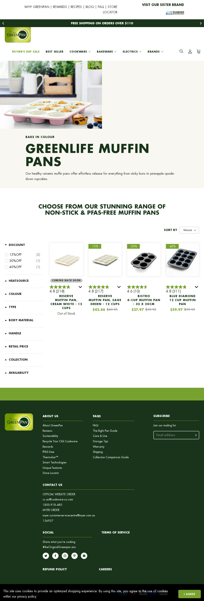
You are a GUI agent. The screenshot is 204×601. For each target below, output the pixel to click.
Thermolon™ (50, 457)
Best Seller (54, 51)
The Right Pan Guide (105, 430)
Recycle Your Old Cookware (60, 441)
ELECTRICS (130, 51)
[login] (190, 52)
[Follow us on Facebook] (55, 556)
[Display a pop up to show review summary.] (80, 287)
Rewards (48, 446)
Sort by (170, 230)
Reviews (47, 430)
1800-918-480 (52, 504)
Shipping (98, 451)
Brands (154, 51)
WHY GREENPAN (36, 7)
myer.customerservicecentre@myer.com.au (69, 515)
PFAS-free (48, 451)
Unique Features (52, 467)
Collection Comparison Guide (111, 457)
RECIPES (76, 7)
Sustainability (50, 436)
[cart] (198, 52)
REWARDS (60, 7)
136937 (48, 520)
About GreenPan (53, 425)
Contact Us (52, 484)
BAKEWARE (105, 51)
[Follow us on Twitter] (46, 556)
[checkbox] (24, 254)
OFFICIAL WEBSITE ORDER (59, 494)
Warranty (98, 446)
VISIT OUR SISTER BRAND (163, 5)
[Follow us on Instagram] (65, 556)
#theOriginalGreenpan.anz (59, 547)
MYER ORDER (51, 510)
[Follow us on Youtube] (84, 556)
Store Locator (51, 473)
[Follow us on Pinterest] (74, 556)
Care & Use (100, 436)
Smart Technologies (55, 462)
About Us (50, 416)
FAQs (97, 416)
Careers (105, 569)
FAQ (101, 7)
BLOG (90, 7)
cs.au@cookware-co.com (58, 499)
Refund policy (55, 569)
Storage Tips (100, 441)
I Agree (189, 594)
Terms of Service (115, 532)
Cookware (78, 51)
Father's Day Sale (26, 51)
